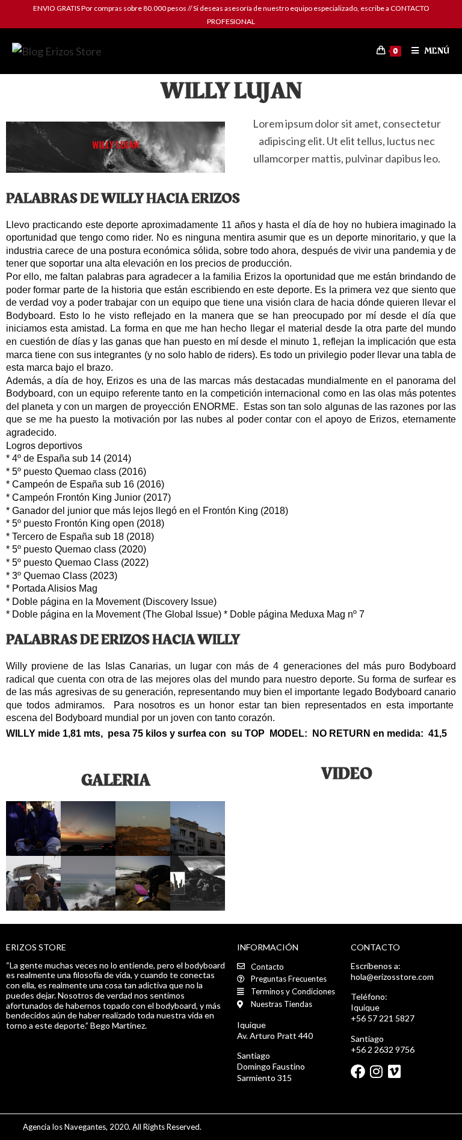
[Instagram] (376, 1071)
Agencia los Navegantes (64, 1127)
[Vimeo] (394, 1071)
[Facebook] (358, 1071)
